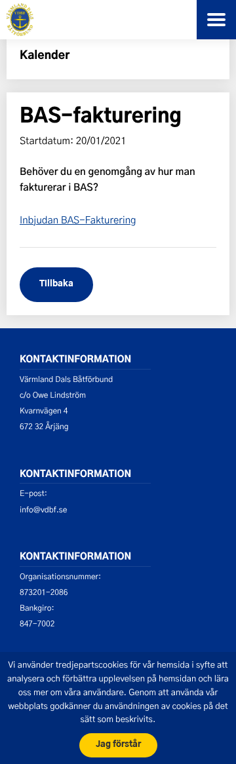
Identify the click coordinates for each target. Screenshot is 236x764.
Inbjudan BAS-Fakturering (78, 219)
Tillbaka (56, 284)
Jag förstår (118, 744)
